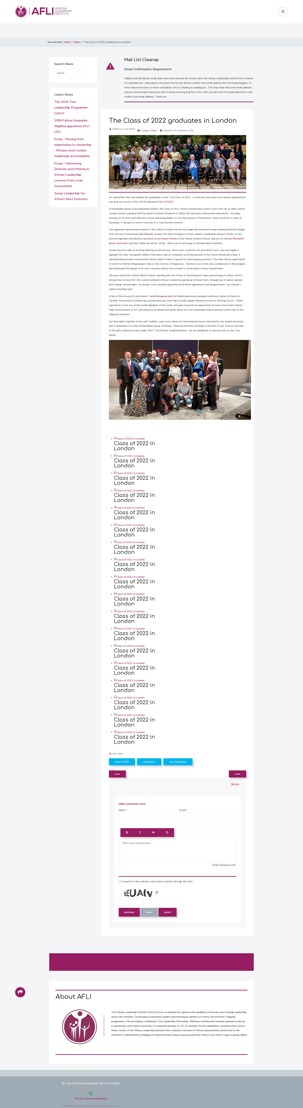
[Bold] (127, 832)
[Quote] (153, 832)
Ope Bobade (146, 234)
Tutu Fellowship (177, 761)
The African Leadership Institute (89, 1083)
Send (149, 912)
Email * (183, 810)
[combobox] (71, 73)
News (154, 130)
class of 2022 (122, 761)
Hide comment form (132, 804)
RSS (236, 784)
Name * (123, 810)
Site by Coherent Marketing (91, 1098)
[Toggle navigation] (283, 12)
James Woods (169, 238)
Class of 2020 (165, 201)
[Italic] (140, 832)
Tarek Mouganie (158, 296)
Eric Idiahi (178, 296)
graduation (149, 761)
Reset (167, 912)
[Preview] (167, 832)
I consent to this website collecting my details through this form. (157, 881)
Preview (129, 912)
